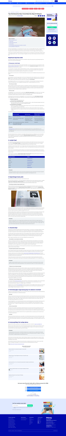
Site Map (16, 430)
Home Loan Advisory (23, 419)
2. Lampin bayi (11, 41)
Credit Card (19, 3)
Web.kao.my (29, 165)
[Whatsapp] (42, 15)
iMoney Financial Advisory (24, 418)
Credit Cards (49, 44)
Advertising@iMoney (19, 430)
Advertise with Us (31, 419)
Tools (47, 3)
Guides (43, 8)
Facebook (40, 418)
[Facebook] (38, 15)
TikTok (39, 423)
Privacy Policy (37, 395)
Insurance (28, 3)
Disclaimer (13, 430)
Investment (31, 8)
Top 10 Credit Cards (10, 418)
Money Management (25, 8)
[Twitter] (40, 15)
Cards (39, 8)
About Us (30, 418)
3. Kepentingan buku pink (13, 42)
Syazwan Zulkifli (20, 15)
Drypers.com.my (29, 160)
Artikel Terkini (17, 12)
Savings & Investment (39, 3)
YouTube (40, 422)
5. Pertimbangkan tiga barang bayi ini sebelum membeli (17, 45)
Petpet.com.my (29, 163)
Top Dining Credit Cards (11, 425)
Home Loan (54, 44)
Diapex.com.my (29, 167)
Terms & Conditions (30, 395)
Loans (12, 3)
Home (9, 12)
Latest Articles (13, 12)
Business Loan (54, 40)
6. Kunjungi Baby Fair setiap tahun (14, 46)
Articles (54, 3)
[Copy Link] (44, 15)
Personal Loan (50, 40)
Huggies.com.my (29, 158)
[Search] (52, 6)
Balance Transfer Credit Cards (12, 427)
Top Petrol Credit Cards (11, 419)
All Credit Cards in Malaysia (11, 426)
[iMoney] (10, 1)
